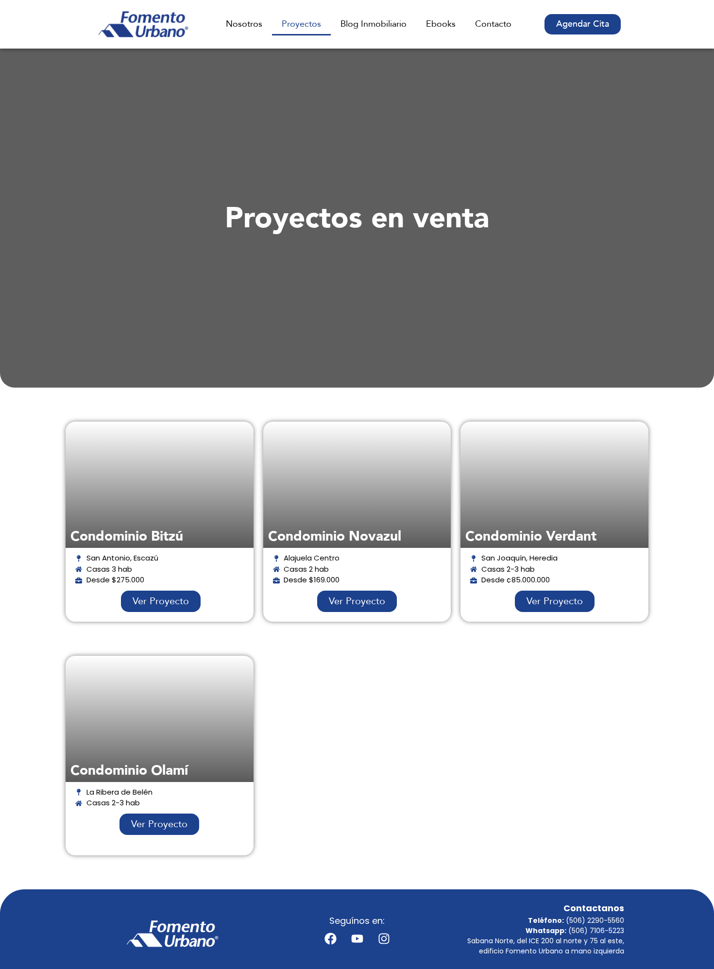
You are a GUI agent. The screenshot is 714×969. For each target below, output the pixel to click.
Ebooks (441, 24)
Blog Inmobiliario (373, 24)
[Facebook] (330, 938)
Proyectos (301, 24)
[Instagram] (384, 938)
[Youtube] (357, 938)
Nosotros (244, 24)
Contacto (493, 24)
